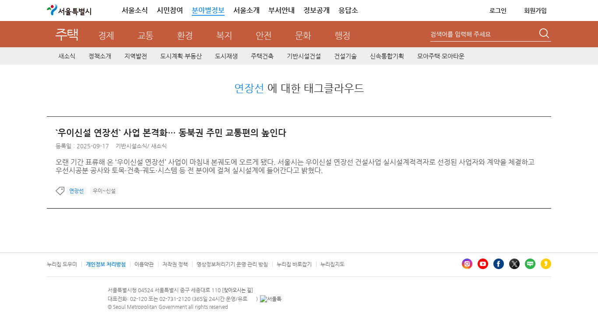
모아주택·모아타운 (440, 56)
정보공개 (316, 10)
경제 (106, 36)
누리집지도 (332, 264)
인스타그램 (467, 264)
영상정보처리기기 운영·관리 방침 (232, 264)
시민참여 (170, 10)
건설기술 (345, 56)
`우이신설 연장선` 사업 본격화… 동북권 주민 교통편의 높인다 (171, 133)
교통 (145, 36)
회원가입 (535, 10)
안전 (263, 36)
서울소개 (246, 10)
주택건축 (262, 56)
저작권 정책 (175, 264)
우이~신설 (104, 191)
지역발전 (135, 56)
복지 (224, 36)
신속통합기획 (387, 56)
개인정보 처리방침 (106, 264)
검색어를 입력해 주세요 (460, 34)
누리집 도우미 (62, 264)
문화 (303, 36)
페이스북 (498, 264)
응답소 (348, 10)
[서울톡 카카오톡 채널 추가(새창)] (270, 298)
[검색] (545, 34)
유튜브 (483, 264)
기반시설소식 (131, 146)
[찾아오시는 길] (237, 290)
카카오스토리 (546, 264)
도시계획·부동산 (181, 56)
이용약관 (144, 264)
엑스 (514, 264)
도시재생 (226, 56)
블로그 (530, 264)
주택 (66, 34)
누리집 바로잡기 (294, 264)
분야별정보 (208, 10)
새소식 (66, 56)
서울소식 (135, 10)
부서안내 (281, 10)
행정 (342, 36)
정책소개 (99, 56)
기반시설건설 (304, 56)
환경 (185, 36)
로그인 (498, 10)
